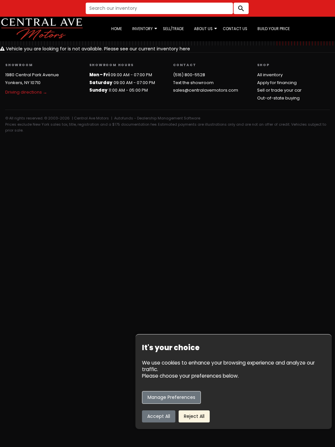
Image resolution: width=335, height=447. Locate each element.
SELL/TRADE (173, 28)
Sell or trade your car (279, 90)
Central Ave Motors (91, 118)
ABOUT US (203, 28)
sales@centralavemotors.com (205, 90)
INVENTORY (142, 28)
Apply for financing (277, 83)
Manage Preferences (171, 397)
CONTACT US (235, 28)
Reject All (194, 416)
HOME (116, 28)
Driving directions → (26, 92)
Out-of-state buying (278, 98)
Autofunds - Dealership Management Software (157, 118)
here (185, 48)
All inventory (270, 75)
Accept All (158, 416)
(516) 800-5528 (189, 75)
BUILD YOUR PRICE (273, 28)
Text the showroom (193, 83)
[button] (241, 8)
